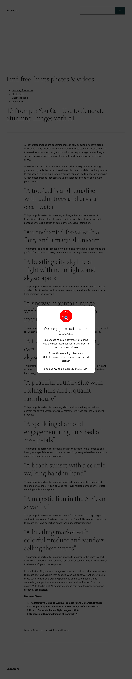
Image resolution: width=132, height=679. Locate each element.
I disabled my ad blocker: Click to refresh (65, 369)
